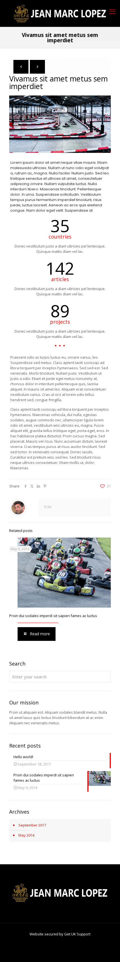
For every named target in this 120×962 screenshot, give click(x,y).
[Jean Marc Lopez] (60, 13)
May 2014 (26, 835)
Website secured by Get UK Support (60, 934)
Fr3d (47, 506)
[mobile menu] (112, 11)
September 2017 (32, 825)
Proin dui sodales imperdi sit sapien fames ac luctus (53, 615)
